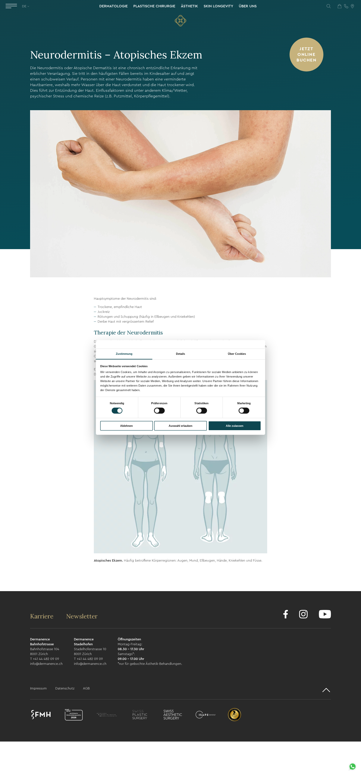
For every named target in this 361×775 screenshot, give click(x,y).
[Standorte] (352, 6)
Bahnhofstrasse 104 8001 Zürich (44, 651)
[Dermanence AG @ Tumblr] (325, 615)
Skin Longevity (218, 6)
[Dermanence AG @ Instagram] (303, 615)
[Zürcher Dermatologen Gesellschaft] (107, 715)
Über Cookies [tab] (237, 353)
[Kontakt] (346, 6)
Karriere (42, 616)
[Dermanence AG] (180, 20)
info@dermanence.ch (46, 663)
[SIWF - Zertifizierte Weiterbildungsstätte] (74, 715)
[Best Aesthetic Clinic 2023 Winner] (234, 715)
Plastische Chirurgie (154, 6)
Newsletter (82, 616)
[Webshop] (339, 6)
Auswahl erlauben (180, 425)
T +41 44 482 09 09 (44, 658)
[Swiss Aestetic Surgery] (173, 715)
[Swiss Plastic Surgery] (140, 715)
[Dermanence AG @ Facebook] (285, 615)
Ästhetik (189, 6)
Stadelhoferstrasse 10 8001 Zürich (90, 651)
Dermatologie (113, 6)
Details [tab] (180, 353)
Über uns (248, 6)
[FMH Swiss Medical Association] (41, 715)
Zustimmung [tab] (124, 353)
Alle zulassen (234, 425)
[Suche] (328, 6)
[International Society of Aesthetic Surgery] (205, 715)
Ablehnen (126, 425)
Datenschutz (65, 688)
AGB (86, 688)
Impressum (39, 688)
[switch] (159, 411)
